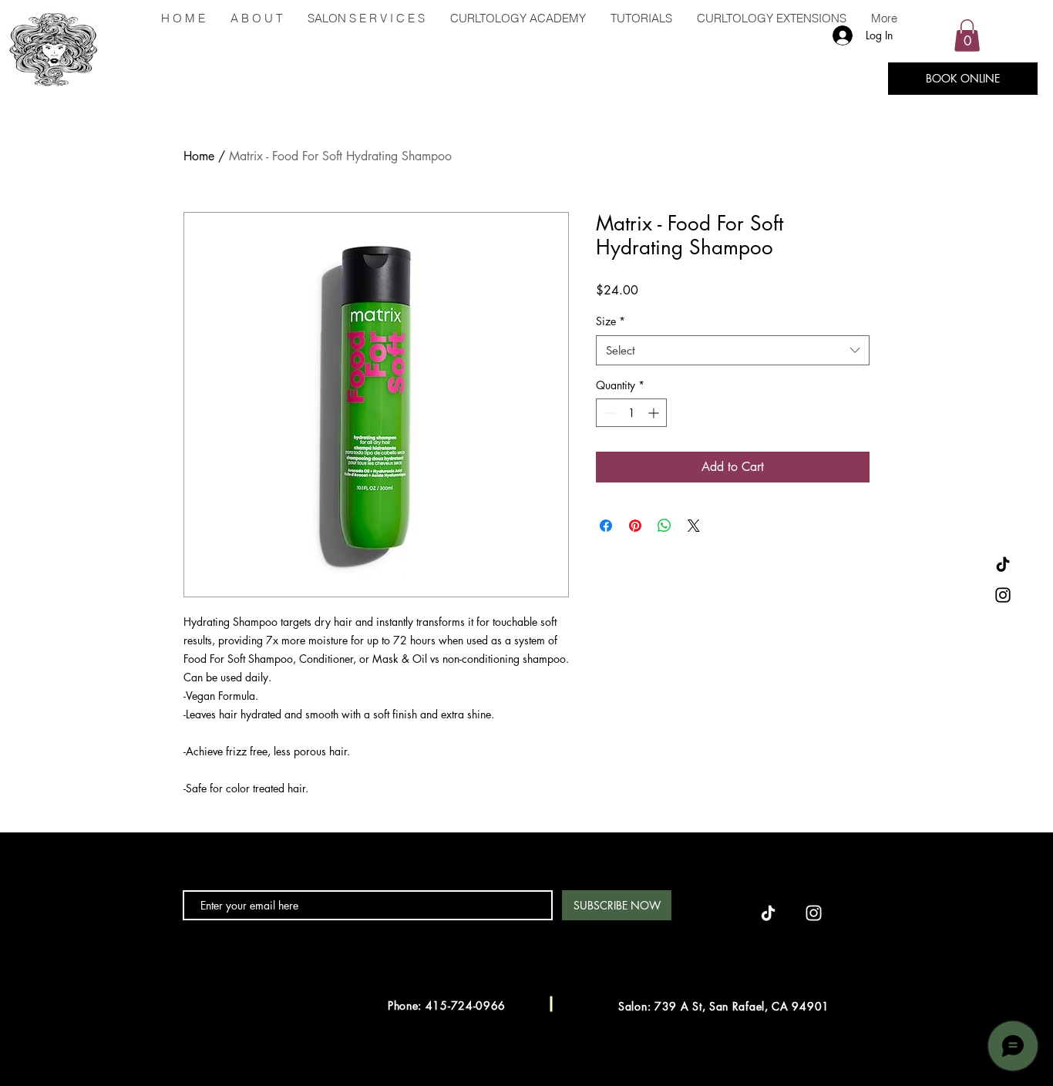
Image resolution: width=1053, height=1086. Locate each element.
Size (610, 321)
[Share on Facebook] (606, 525)
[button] (967, 35)
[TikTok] (1003, 564)
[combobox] (733, 350)
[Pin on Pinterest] (635, 525)
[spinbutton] (631, 412)
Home (198, 156)
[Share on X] (694, 525)
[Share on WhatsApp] (664, 525)
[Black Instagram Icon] (1003, 595)
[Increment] (654, 412)
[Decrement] (607, 412)
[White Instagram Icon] (813, 913)
